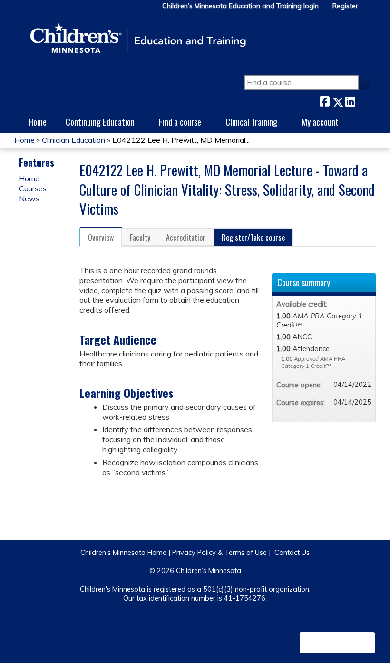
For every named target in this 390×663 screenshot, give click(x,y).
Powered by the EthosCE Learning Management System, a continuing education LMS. (337, 642)
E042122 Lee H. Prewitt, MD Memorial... (181, 140)
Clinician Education (73, 140)
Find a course (180, 121)
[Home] (138, 39)
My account (320, 121)
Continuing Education (100, 121)
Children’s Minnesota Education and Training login (240, 6)
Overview (101, 237)
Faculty (140, 237)
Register (345, 6)
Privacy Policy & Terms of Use (219, 552)
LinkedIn (350, 100)
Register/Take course (253, 237)
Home (38, 121)
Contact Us (292, 552)
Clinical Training (251, 121)
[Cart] (368, 9)
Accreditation (186, 237)
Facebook (324, 100)
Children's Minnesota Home (123, 552)
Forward (363, 100)
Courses (33, 188)
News (29, 198)
